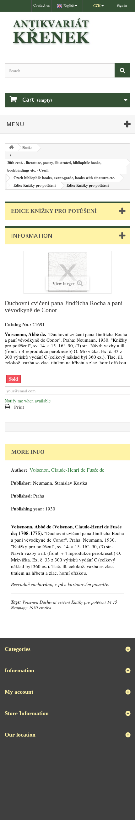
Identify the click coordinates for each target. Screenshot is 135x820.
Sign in (122, 5)
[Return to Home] (11, 147)
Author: (19, 470)
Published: (21, 496)
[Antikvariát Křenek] (67, 32)
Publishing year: (27, 508)
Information (31, 235)
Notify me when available (28, 401)
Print (19, 407)
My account (19, 692)
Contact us (41, 5)
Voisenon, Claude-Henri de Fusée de (67, 469)
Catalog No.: (18, 324)
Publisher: (21, 483)
